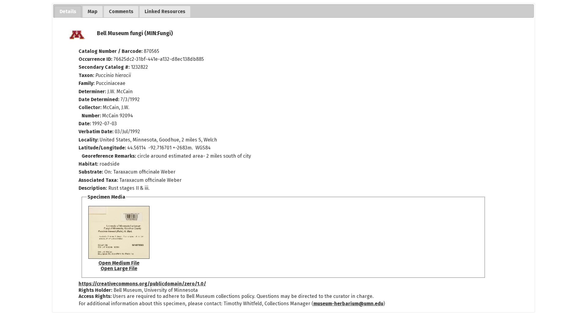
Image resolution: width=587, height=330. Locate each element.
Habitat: (89, 164)
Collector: (91, 107)
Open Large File (119, 268)
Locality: (88, 140)
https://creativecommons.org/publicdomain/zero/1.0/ (142, 284)
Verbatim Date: (96, 131)
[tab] (67, 12)
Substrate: (91, 172)
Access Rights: (95, 296)
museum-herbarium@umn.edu (348, 303)
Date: (85, 124)
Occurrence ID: (96, 59)
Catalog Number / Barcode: (111, 51)
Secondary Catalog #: (104, 67)
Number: (92, 116)
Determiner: (93, 91)
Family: (86, 83)
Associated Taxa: (99, 180)
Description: (93, 188)
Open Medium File (118, 263)
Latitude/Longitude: (102, 148)
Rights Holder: (95, 290)
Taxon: (86, 75)
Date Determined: (99, 99)
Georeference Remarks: (109, 156)
